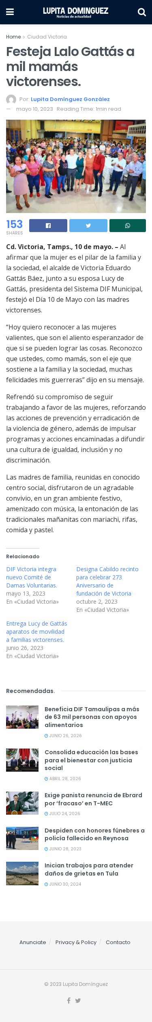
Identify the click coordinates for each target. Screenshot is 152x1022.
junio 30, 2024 (64, 884)
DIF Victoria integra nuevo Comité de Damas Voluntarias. (31, 577)
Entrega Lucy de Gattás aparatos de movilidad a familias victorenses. (36, 631)
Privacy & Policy (76, 942)
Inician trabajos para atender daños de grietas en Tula (89, 869)
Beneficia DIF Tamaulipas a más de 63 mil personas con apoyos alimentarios (92, 717)
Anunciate (32, 942)
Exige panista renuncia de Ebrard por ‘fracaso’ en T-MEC (93, 799)
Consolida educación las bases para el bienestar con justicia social (91, 760)
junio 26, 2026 (65, 736)
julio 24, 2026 (64, 814)
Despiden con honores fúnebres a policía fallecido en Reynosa (95, 834)
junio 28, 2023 (64, 849)
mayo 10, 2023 (34, 109)
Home (13, 36)
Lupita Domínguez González (70, 99)
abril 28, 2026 (64, 779)
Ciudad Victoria (47, 36)
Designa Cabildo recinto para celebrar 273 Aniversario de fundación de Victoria (107, 581)
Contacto (118, 942)
